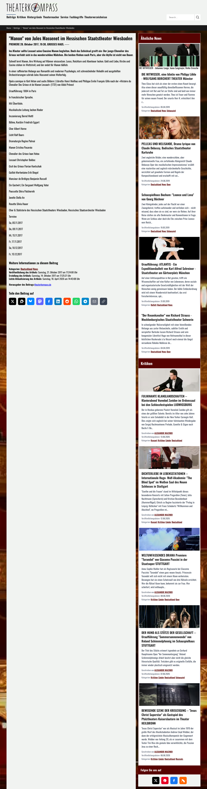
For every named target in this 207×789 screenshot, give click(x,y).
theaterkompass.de (42, 284)
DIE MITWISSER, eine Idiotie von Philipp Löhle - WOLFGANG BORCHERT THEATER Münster (169, 76)
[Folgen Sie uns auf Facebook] (174, 780)
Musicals (179, 758)
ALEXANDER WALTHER (163, 433)
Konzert (154, 440)
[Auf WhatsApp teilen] (76, 301)
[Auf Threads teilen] (21, 301)
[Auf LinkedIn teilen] (58, 301)
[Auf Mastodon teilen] (39, 301)
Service (64, 17)
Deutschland (26, 269)
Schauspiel (171, 110)
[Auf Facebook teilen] (49, 301)
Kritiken (21, 17)
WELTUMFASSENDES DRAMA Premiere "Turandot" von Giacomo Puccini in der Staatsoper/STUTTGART (164, 559)
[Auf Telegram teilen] (85, 301)
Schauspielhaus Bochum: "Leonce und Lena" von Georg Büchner (168, 196)
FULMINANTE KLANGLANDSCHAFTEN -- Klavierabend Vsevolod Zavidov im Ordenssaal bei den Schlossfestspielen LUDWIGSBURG (168, 400)
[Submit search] (197, 17)
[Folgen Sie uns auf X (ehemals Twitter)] (155, 780)
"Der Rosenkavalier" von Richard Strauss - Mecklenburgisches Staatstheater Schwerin (167, 317)
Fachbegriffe (76, 17)
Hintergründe (34, 17)
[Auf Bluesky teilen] (30, 301)
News (35, 269)
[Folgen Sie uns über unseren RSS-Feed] (183, 780)
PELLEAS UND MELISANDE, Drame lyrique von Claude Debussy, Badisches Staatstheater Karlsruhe (168, 147)
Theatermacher (51, 17)
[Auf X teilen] (12, 301)
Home (9, 27)
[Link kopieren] (103, 301)
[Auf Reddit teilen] (67, 301)
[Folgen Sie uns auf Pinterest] (165, 780)
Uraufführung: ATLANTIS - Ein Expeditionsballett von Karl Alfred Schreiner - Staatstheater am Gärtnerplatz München (169, 268)
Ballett (154, 304)
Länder (168, 440)
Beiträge (11, 17)
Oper (169, 184)
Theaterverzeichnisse (95, 17)
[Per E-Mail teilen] (94, 301)
